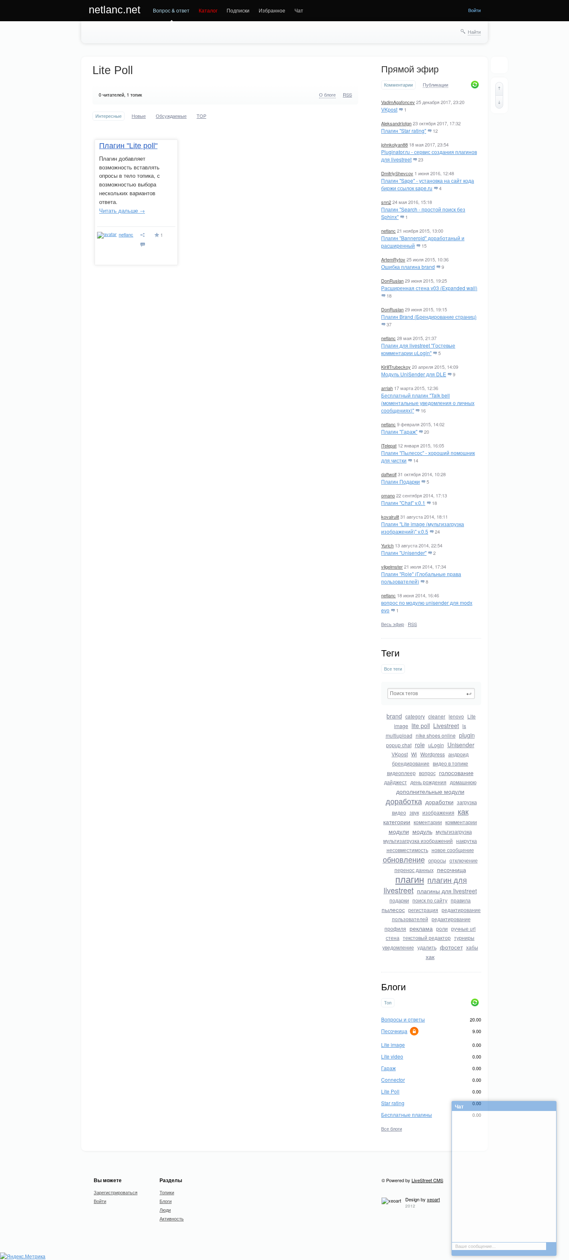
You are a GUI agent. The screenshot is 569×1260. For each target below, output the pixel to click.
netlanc (388, 230)
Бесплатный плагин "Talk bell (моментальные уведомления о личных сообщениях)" (427, 403)
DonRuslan (392, 280)
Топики (167, 1192)
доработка (404, 800)
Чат (298, 10)
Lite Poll (390, 1091)
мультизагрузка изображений (418, 840)
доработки (439, 802)
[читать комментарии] (144, 244)
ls (464, 725)
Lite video (392, 1056)
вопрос (427, 772)
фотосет (451, 947)
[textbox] (431, 693)
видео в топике (450, 763)
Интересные (108, 116)
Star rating (392, 1102)
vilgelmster (392, 566)
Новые (139, 116)
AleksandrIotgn (396, 123)
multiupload (399, 735)
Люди (165, 1209)
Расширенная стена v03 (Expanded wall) (429, 287)
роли (442, 928)
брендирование (410, 763)
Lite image (393, 1044)
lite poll (421, 725)
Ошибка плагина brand (408, 266)
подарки (399, 900)
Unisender (460, 745)
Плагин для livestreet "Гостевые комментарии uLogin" (418, 349)
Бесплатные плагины (406, 1114)
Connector (393, 1079)
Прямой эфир (410, 69)
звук (414, 812)
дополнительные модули (430, 791)
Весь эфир (392, 624)
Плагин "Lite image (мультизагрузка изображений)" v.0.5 (422, 527)
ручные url (463, 928)
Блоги (166, 1201)
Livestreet (446, 725)
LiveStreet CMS (427, 1180)
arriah (387, 388)
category (415, 716)
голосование (456, 772)
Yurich (387, 545)
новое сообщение (453, 849)
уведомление (398, 947)
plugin (467, 735)
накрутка (466, 840)
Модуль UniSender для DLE (413, 374)
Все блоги (391, 1128)
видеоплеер (401, 772)
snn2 (386, 202)
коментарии (428, 821)
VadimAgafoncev (398, 102)
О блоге (327, 94)
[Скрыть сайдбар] (499, 65)
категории (396, 822)
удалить (427, 947)
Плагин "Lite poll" (128, 146)
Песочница (394, 1030)
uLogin (436, 744)
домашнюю (463, 781)
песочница (451, 869)
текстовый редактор (427, 937)
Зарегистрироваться (115, 1192)
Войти (474, 10)
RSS (412, 624)
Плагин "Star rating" (403, 130)
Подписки (238, 10)
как (463, 811)
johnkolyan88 (394, 144)
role (420, 745)
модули (399, 831)
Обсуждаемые (171, 116)
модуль (422, 831)
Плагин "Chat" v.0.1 (403, 502)
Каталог (208, 10)
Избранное (272, 10)
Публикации (435, 85)
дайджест (395, 781)
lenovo (456, 716)
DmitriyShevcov (397, 173)
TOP (201, 116)
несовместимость (407, 849)
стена (392, 937)
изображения (438, 812)
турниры (464, 937)
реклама (421, 928)
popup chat (399, 744)
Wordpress (432, 754)
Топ (388, 1002)
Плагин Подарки (400, 481)
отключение (463, 860)
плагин (409, 878)
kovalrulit (390, 516)
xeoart (433, 1199)
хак (430, 956)
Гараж (388, 1067)
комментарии (461, 821)
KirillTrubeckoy (396, 366)
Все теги (393, 668)
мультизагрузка (454, 831)
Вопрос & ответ (171, 10)
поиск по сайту (429, 900)
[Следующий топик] (499, 102)
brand (394, 716)
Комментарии (398, 84)
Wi (414, 754)
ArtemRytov (393, 259)
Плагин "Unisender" (404, 552)
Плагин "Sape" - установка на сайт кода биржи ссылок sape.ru (427, 184)
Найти (474, 31)
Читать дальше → (122, 210)
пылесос (393, 909)
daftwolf (389, 474)
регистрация (423, 909)
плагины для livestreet (447, 891)
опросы (437, 860)
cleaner (436, 716)
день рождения (428, 781)
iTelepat (389, 445)
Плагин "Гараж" (399, 431)
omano (388, 495)
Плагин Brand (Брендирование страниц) (429, 316)
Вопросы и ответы (403, 1019)
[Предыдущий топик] (499, 88)
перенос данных (414, 869)
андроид (458, 754)
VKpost (389, 109)
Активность (172, 1218)
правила (461, 900)
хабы (472, 947)
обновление (404, 859)
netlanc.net (114, 9)
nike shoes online (436, 735)
